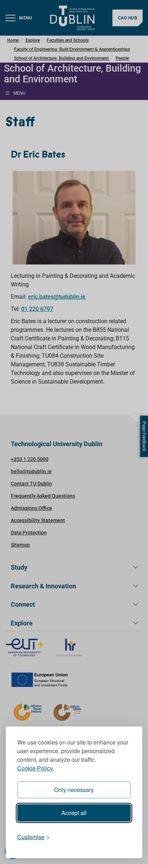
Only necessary (74, 790)
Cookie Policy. (35, 768)
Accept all (74, 813)
